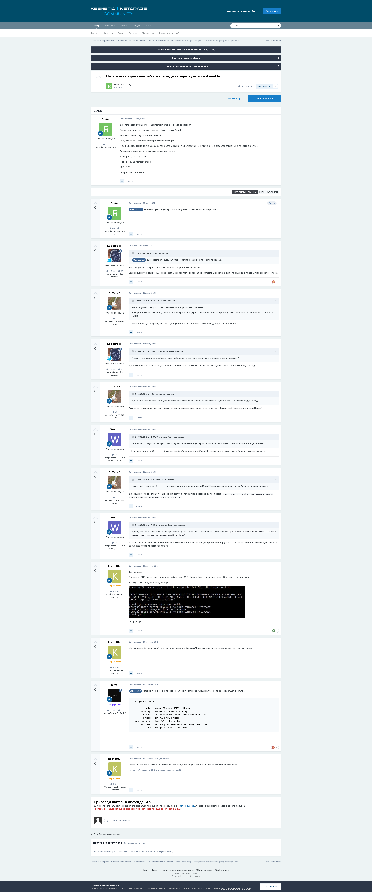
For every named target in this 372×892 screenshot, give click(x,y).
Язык (145, 870)
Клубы (149, 25)
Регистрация (272, 11)
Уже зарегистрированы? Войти (243, 11)
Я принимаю (271, 886)
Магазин (125, 25)
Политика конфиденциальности (178, 870)
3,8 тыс (116, 591)
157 (107, 144)
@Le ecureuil (136, 209)
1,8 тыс (112, 710)
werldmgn (161, 479)
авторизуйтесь (187, 806)
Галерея (95, 33)
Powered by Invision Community (186, 876)
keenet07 (114, 566)
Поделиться (246, 86)
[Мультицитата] (122, 181)
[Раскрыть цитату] (133, 253)
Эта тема (267, 25)
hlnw (114, 684)
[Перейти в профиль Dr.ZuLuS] (114, 303)
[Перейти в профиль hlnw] (114, 695)
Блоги (121, 33)
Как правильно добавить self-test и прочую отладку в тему (186, 49)
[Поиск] (278, 25)
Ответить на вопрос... (120, 820)
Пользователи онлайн (169, 33)
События (133, 33)
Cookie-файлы (222, 870)
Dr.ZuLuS (114, 293)
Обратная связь (204, 870)
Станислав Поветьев (166, 351)
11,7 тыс (112, 271)
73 (116, 318)
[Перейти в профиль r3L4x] (109, 86)
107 (122, 271)
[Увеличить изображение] (187, 602)
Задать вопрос (235, 98)
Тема (155, 870)
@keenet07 (135, 691)
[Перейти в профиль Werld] (114, 439)
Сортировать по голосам (245, 192)
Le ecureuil (114, 245)
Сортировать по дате (268, 192)
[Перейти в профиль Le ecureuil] (114, 255)
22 (121, 710)
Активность (110, 25)
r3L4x (127, 84)
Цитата (130, 181)
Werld (114, 429)
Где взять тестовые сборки (186, 58)
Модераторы (148, 33)
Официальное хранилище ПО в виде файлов (186, 66)
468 (116, 454)
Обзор (96, 25)
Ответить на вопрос (264, 98)
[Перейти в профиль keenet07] (114, 576)
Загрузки (108, 33)
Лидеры (137, 25)
